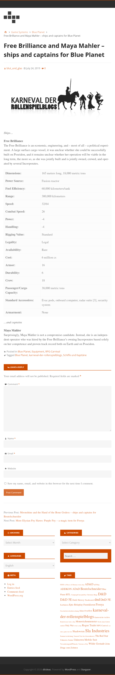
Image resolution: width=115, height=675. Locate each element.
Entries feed (13, 587)
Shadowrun (78, 631)
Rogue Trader (89, 625)
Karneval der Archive (102, 617)
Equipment (38, 351)
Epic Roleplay (76, 604)
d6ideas (47, 669)
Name (12, 438)
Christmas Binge (92, 595)
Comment (14, 384)
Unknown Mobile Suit (85, 639)
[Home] (5, 32)
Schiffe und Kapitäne (75, 355)
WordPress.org (15, 595)
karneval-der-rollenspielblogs (45, 355)
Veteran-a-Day (83, 644)
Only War (69, 625)
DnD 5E (105, 599)
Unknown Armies (66, 640)
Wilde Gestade (97, 643)
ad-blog (96, 584)
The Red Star (101, 635)
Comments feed (15, 591)
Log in (10, 584)
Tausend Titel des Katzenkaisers (84, 636)
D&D (102, 593)
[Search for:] (86, 556)
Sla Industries (97, 630)
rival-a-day (77, 625)
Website (12, 468)
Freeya (100, 604)
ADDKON (66, 589)
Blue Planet (24, 351)
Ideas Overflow (86, 610)
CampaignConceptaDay (78, 595)
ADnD (76, 589)
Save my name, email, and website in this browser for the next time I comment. (50, 483)
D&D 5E (66, 599)
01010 (62, 585)
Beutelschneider (91, 588)
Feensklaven (89, 604)
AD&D (89, 584)
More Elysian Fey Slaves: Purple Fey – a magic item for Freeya (50, 520)
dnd (97, 599)
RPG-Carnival (52, 351)
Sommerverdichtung (66, 636)
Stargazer (86, 669)
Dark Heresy (78, 599)
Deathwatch (89, 600)
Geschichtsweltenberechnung (69, 611)
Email (11, 453)
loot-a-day (72, 622)
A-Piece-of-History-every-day (74, 585)
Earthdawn (64, 605)
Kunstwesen (64, 622)
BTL (68, 594)
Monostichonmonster (86, 621)
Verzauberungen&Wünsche (69, 644)
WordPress (70, 669)
